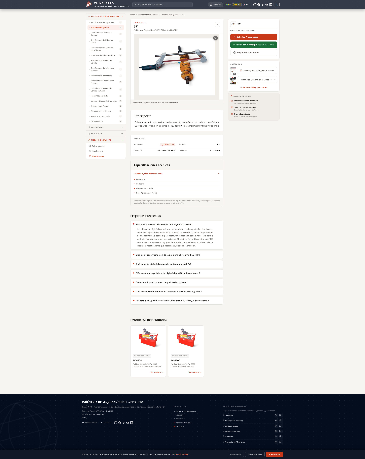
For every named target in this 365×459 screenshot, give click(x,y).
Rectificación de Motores (105, 16)
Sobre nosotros (91, 422)
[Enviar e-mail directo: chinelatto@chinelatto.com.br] (276, 421)
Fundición (96, 134)
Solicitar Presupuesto (247, 37)
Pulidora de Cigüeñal (170, 14)
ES (239, 4)
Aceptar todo (274, 454)
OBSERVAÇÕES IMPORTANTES (148, 173)
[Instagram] (254, 4)
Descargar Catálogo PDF (257, 70)
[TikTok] (262, 4)
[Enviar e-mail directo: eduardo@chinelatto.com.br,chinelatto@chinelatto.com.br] (276, 437)
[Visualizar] (233, 71)
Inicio (132, 14)
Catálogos (180, 426)
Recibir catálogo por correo (254, 87)
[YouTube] (266, 4)
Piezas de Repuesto (101, 140)
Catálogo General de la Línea (258, 79)
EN (247, 4)
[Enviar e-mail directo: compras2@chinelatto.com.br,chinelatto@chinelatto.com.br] (276, 442)
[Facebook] (258, 4)
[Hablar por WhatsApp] (281, 415)
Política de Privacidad (180, 454)
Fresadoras (97, 127)
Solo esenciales (255, 454)
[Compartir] (217, 24)
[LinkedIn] (270, 4)
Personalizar (235, 454)
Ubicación (107, 422)
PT (230, 4)
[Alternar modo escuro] (277, 4)
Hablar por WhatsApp (255, 44)
